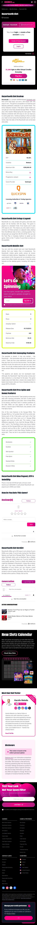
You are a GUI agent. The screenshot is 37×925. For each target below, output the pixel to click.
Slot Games (22, 822)
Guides (3, 870)
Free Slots (22, 825)
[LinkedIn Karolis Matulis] (19, 708)
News (3, 873)
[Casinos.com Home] (9, 2)
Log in (16, 510)
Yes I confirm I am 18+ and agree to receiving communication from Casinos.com (19, 809)
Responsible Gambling (7, 867)
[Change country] (31, 2)
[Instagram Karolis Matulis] (22, 708)
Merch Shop (5, 883)
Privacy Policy (11, 913)
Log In (18, 46)
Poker (21, 836)
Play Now (18, 76)
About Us (4, 859)
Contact (4, 862)
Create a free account (19, 41)
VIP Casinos (4, 830)
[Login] (35, 2)
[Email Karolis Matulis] (15, 708)
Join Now (17, 805)
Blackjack (22, 830)
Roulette (22, 833)
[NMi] (15, 208)
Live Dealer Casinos (6, 833)
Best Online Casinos (6, 822)
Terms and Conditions (26, 898)
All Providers (23, 841)
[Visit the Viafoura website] (31, 541)
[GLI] (28, 203)
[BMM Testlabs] (9, 208)
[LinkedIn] (3, 887)
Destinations (5, 875)
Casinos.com (5, 9)
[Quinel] (21, 203)
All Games (22, 828)
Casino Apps (5, 836)
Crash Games (23, 838)
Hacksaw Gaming (24, 849)
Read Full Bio (9, 733)
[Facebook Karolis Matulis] (26, 708)
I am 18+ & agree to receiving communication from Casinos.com (18, 304)
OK (18, 918)
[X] (11, 887)
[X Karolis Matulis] (29, 708)
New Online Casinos (6, 828)
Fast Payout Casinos (6, 841)
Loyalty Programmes (7, 838)
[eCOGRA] (9, 203)
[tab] (6, 595)
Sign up (20, 510)
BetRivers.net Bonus (18, 66)
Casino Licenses (5, 846)
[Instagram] (7, 887)
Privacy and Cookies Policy (8, 899)
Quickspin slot (31, 99)
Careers (4, 864)
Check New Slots (10, 653)
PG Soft (21, 846)
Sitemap (4, 881)
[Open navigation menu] (2, 2)
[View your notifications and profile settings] (33, 531)
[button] (12, 513)
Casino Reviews (5, 844)
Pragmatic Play (23, 844)
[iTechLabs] (15, 203)
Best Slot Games (14, 9)
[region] (18, 520)
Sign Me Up (27, 301)
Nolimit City (22, 852)
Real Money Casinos (6, 825)
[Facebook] (14, 887)
